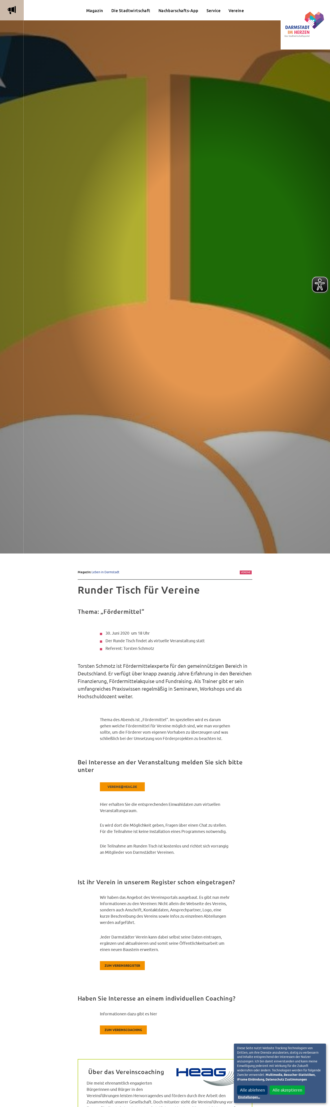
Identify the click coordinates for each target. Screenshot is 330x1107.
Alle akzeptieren (287, 1090)
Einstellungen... (249, 1097)
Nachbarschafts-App (178, 10)
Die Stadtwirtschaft (130, 10)
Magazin (94, 10)
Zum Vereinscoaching (123, 1030)
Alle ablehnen (252, 1090)
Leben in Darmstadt (105, 572)
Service (214, 10)
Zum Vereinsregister (122, 966)
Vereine (236, 10)
